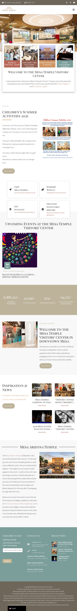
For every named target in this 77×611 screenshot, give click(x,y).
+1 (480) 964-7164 (38, 552)
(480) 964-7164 (30, 3)
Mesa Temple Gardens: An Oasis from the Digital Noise (42, 403)
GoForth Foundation (39, 589)
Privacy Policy (49, 587)
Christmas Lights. (40, 86)
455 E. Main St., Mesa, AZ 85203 (12, 3)
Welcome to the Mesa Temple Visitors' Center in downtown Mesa (56, 335)
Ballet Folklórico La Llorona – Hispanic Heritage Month (19, 275)
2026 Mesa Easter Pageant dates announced (42, 429)
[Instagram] (70, 2)
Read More (42, 405)
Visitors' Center (46, 323)
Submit (7, 561)
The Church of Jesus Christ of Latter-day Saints (20, 503)
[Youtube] (74, 2)
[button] (73, 9)
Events (5, 106)
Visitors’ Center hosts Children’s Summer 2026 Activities (64, 403)
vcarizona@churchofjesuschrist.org (40, 545)
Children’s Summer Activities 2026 (19, 114)
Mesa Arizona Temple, (13, 455)
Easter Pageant (63, 83)
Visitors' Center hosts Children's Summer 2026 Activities (66, 551)
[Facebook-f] (66, 2)
